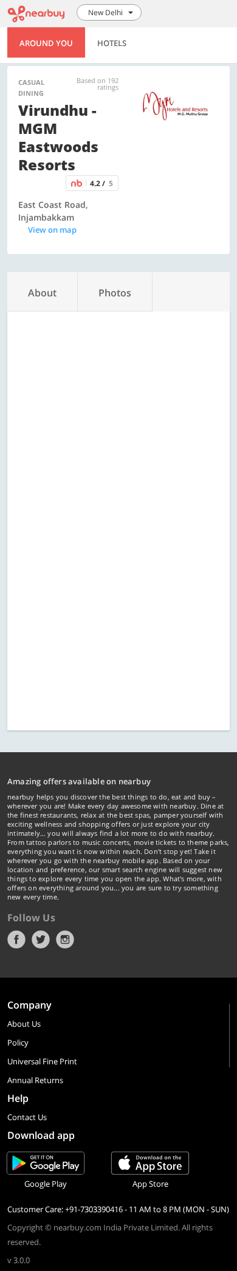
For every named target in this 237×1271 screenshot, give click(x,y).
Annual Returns (35, 1080)
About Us (24, 1023)
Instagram (65, 939)
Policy (18, 1042)
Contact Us (27, 1117)
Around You (46, 43)
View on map (52, 229)
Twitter (41, 939)
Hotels (111, 43)
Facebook (16, 939)
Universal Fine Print (42, 1061)
